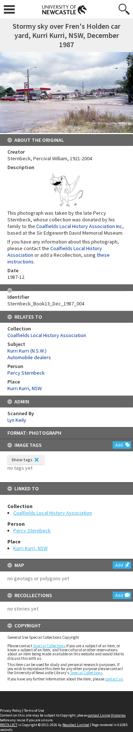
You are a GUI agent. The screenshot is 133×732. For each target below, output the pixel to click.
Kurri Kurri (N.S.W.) (27, 350)
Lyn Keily (16, 420)
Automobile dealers (29, 357)
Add (119, 445)
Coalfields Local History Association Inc (79, 226)
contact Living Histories (107, 715)
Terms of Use (34, 710)
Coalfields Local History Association (52, 512)
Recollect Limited (75, 724)
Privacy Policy (10, 710)
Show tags (22, 459)
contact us (114, 679)
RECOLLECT (8, 724)
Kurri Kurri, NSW (30, 548)
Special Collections (49, 645)
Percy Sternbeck (32, 530)
